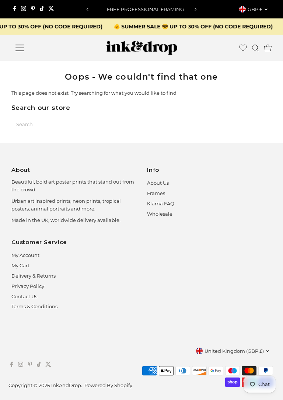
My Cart (20, 265)
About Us (158, 183)
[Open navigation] (42, 48)
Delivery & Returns (33, 276)
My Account (25, 255)
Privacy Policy (27, 286)
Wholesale (159, 214)
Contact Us (24, 296)
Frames (156, 193)
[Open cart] (268, 48)
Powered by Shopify (108, 385)
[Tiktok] (42, 9)
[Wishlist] (243, 47)
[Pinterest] (33, 9)
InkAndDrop (66, 385)
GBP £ (255, 9)
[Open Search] (255, 48)
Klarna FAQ (160, 203)
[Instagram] (23, 9)
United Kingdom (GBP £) (234, 351)
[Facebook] (14, 9)
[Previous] (87, 9)
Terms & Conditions (34, 306)
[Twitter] (51, 9)
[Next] (195, 9)
